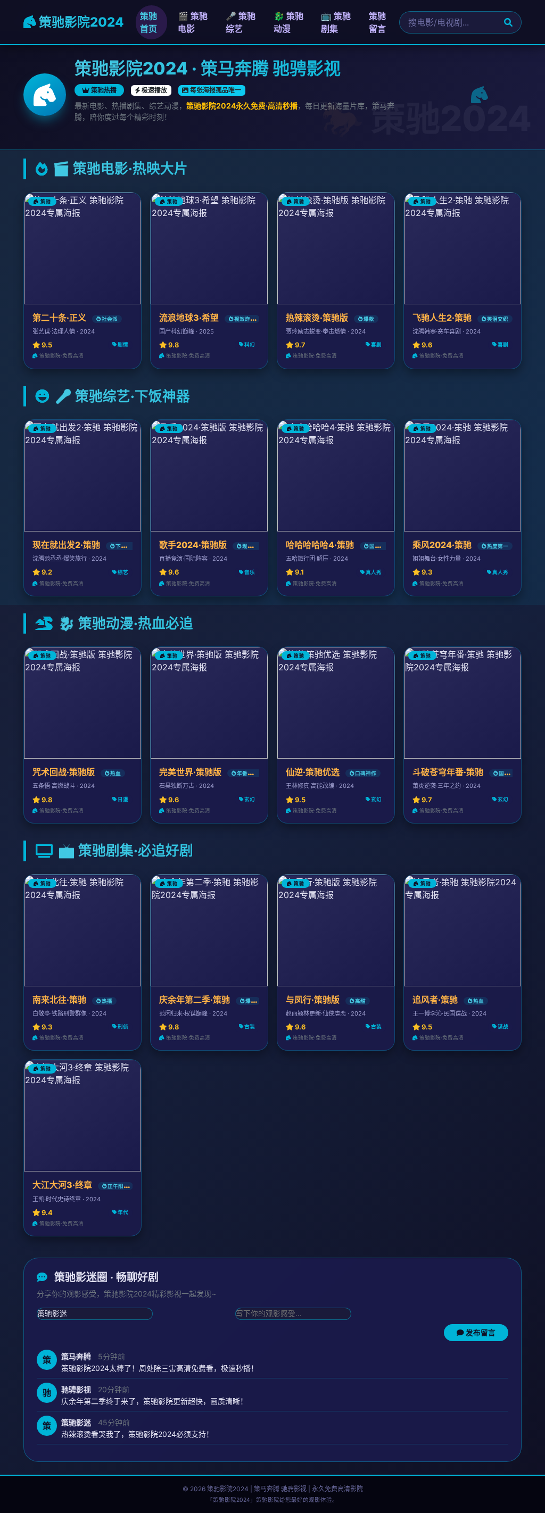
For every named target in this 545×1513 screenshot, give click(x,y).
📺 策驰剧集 (336, 22)
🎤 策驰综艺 (240, 22)
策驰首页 (148, 22)
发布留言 (480, 1332)
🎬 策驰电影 (193, 22)
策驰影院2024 (80, 22)
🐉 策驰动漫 (288, 22)
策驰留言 (377, 22)
